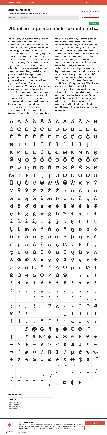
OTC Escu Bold (13, 408)
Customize (94, 428)
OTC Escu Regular (14, 404)
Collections (95, 11)
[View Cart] (96, 2)
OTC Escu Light (13, 402)
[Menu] (98, 3)
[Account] (86, 2)
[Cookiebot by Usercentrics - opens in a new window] (9, 432)
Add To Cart (94, 23)
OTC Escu (32, 13)
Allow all (95, 423)
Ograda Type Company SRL (19, 13)
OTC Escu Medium (14, 406)
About (83, 11)
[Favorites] (89, 2)
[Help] (92, 2)
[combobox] (51, 2)
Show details (22, 432)
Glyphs (89, 11)
